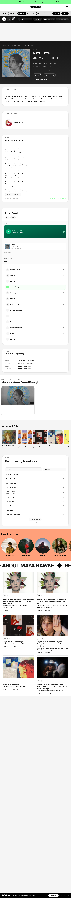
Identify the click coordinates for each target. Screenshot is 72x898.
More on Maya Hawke (41, 79)
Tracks (4, 45)
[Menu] (67, 7)
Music (46, 70)
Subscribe (53, 895)
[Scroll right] (67, 547)
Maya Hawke (12, 45)
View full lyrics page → (58, 198)
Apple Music (48, 75)
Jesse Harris (22, 360)
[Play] (4, 19)
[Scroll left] (3, 547)
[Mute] (23, 19)
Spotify (37, 75)
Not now (64, 895)
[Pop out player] (19, 19)
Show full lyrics (12, 194)
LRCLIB (17, 198)
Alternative (38, 70)
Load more (34, 519)
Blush (19, 45)
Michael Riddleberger (24, 366)
